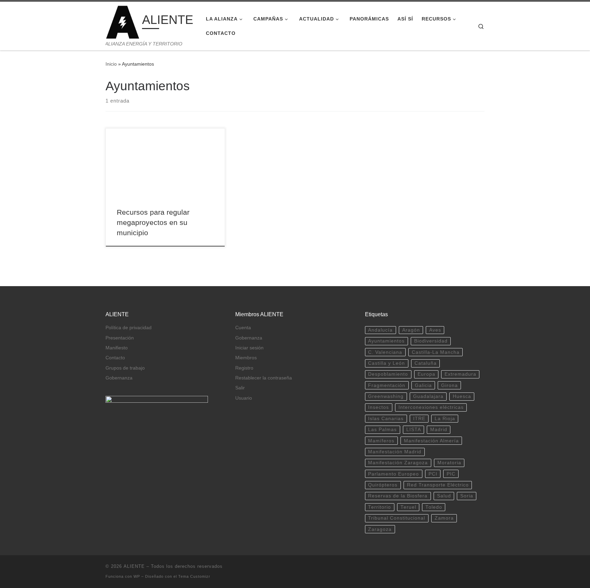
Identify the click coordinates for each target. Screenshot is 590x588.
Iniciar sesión (249, 347)
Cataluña (426, 363)
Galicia (423, 385)
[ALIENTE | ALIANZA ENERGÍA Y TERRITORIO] (123, 21)
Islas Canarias (386, 418)
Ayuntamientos (386, 341)
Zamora (444, 518)
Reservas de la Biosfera (397, 495)
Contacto (115, 357)
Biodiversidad (431, 341)
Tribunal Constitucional (396, 518)
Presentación (120, 337)
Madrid (438, 429)
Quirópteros (382, 484)
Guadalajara (428, 396)
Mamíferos (381, 440)
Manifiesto (117, 347)
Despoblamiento (388, 374)
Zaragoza (380, 529)
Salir (240, 387)
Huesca (462, 396)
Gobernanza (119, 377)
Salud (444, 495)
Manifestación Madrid (394, 451)
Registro (244, 368)
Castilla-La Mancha (436, 352)
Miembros (246, 357)
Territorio (379, 507)
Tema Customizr (194, 576)
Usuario (243, 398)
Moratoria (449, 462)
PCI (433, 474)
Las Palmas (382, 429)
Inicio (111, 64)
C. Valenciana (385, 352)
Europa (426, 374)
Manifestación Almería (431, 440)
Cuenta (243, 327)
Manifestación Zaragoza (398, 462)
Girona (449, 385)
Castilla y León (386, 363)
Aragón (411, 330)
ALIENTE (134, 566)
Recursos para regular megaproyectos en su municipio (153, 222)
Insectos (378, 407)
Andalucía (380, 330)
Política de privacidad (129, 327)
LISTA (413, 429)
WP (137, 576)
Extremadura (460, 374)
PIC (451, 474)
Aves (435, 330)
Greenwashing (386, 396)
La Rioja (445, 418)
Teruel (408, 507)
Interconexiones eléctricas (431, 407)
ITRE (419, 418)
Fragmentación (386, 385)
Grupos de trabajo (125, 368)
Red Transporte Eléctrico (438, 484)
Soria (466, 495)
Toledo (433, 507)
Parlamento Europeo (393, 474)
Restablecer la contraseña (263, 377)
